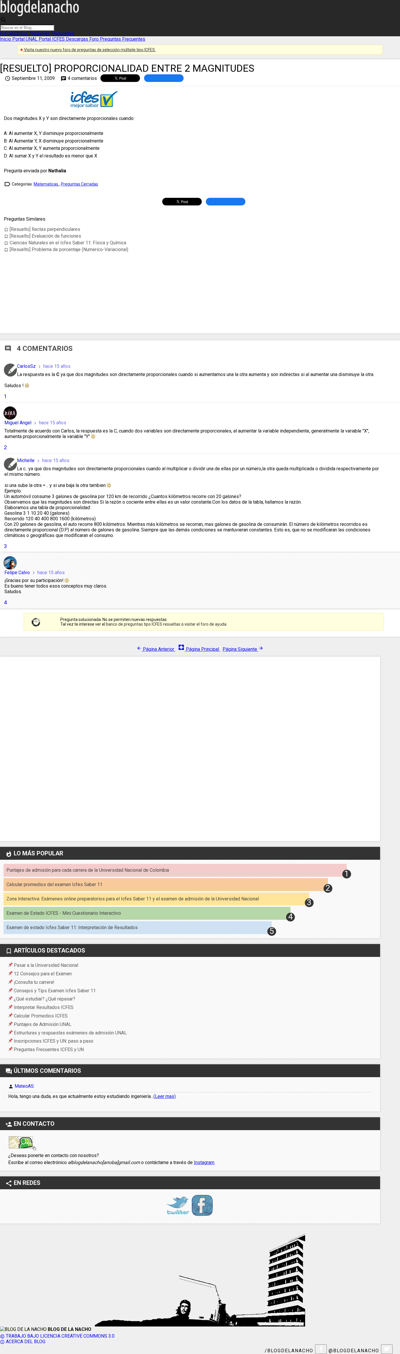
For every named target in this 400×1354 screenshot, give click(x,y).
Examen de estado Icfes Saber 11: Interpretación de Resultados (72, 927)
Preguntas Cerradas (79, 184)
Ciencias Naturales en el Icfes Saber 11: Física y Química (65, 243)
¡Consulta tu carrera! (34, 982)
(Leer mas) (164, 1096)
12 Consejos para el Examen (43, 974)
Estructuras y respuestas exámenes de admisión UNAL (70, 1033)
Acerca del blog (22, 1341)
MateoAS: (25, 1086)
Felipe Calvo (17, 572)
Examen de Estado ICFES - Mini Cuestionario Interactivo (63, 913)
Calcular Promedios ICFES (41, 1016)
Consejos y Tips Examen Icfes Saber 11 (55, 990)
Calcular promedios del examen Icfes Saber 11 (54, 884)
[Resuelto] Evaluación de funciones (42, 236)
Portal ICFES (52, 39)
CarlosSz (27, 366)
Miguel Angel (18, 422)
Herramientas (14, 33)
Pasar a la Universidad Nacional (46, 965)
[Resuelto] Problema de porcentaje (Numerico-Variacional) (66, 249)
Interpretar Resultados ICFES (43, 1007)
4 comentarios (79, 78)
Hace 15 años (54, 366)
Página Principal (199, 649)
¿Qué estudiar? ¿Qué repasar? (44, 999)
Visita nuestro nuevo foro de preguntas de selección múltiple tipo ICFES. (89, 49)
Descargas (77, 39)
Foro (94, 39)
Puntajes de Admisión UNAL (42, 1024)
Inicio (6, 39)
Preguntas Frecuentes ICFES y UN (49, 1049)
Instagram (204, 1162)
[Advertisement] (204, 289)
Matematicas (46, 184)
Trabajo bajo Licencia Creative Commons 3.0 (57, 1336)
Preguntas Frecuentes (51, 33)
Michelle (26, 460)
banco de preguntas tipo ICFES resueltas (143, 624)
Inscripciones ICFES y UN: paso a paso (53, 1041)
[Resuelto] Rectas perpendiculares (42, 229)
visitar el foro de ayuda (205, 624)
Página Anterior (155, 649)
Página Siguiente (243, 649)
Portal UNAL (25, 39)
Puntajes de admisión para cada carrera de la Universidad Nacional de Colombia (87, 870)
